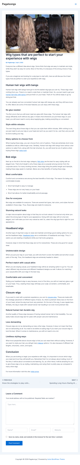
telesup (40, 343)
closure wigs (52, 297)
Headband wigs (28, 235)
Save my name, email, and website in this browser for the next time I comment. (36, 437)
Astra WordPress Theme (56, 459)
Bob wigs (41, 161)
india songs (35, 372)
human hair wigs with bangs (16, 95)
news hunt (23, 150)
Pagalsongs (9, 4)
